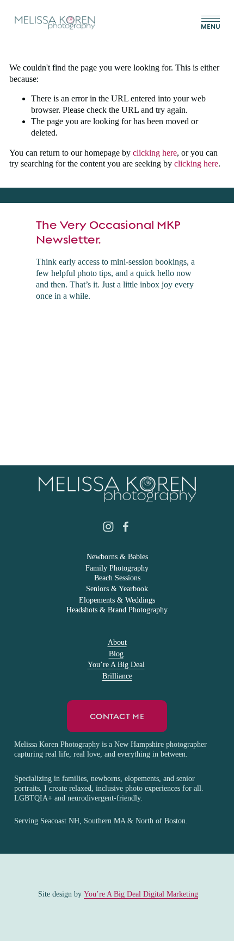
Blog (116, 654)
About (117, 642)
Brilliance (117, 676)
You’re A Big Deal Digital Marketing (141, 894)
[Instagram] (108, 526)
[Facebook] (125, 526)
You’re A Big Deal (116, 665)
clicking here (155, 152)
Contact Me (117, 716)
